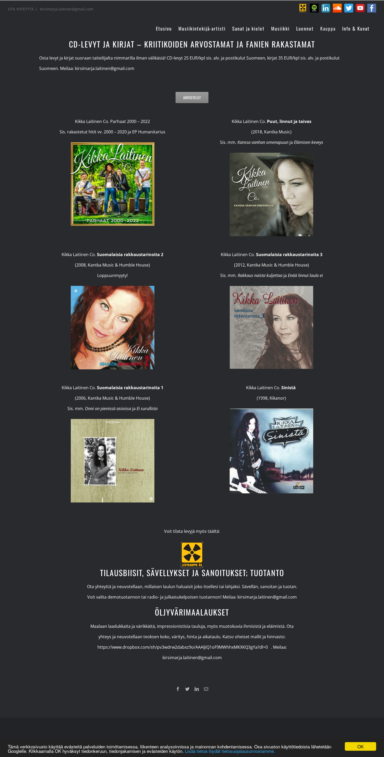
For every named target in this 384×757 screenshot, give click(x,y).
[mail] (206, 689)
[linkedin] (197, 689)
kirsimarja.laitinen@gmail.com (66, 9)
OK (360, 746)
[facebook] (178, 689)
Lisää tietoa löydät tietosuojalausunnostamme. (230, 751)
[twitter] (187, 689)
